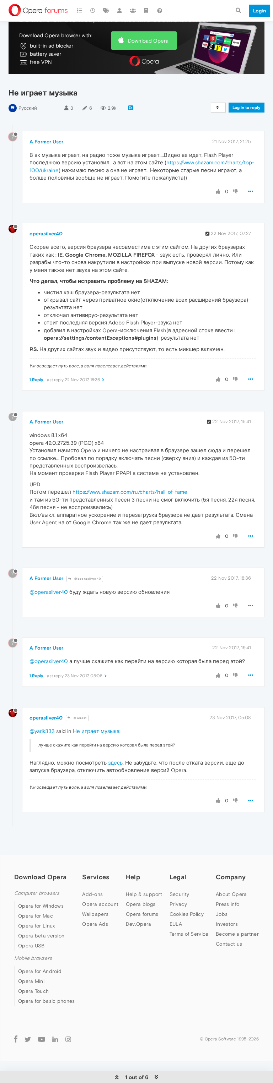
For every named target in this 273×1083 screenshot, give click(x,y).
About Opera (231, 894)
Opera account (100, 904)
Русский (27, 108)
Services (95, 877)
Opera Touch (33, 991)
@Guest (80, 718)
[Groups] (133, 10)
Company (231, 877)
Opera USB (31, 945)
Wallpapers (95, 914)
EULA (176, 924)
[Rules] (146, 10)
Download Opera (148, 41)
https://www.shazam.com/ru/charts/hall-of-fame (130, 492)
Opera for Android (39, 971)
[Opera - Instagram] (68, 1039)
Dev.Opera (138, 924)
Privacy (178, 904)
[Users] (120, 10)
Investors (227, 924)
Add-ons (92, 894)
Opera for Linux (36, 926)
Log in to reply (246, 107)
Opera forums (142, 914)
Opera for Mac (35, 916)
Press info (227, 904)
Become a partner (237, 934)
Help (133, 877)
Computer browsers (36, 893)
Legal (178, 877)
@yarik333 (42, 731)
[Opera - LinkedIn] (55, 1039)
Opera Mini (31, 981)
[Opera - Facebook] (16, 1039)
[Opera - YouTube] (41, 1039)
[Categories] (79, 10)
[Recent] (93, 10)
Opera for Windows (41, 906)
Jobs (222, 914)
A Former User (46, 141)
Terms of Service (189, 934)
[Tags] (106, 10)
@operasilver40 (87, 578)
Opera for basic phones (46, 1001)
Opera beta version (41, 936)
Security (179, 894)
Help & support (144, 894)
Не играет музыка (96, 731)
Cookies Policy (187, 914)
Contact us (229, 944)
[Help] (159, 10)
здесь (115, 763)
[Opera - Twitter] (27, 1039)
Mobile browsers (33, 958)
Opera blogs (140, 904)
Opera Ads (95, 924)
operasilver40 (46, 233)
